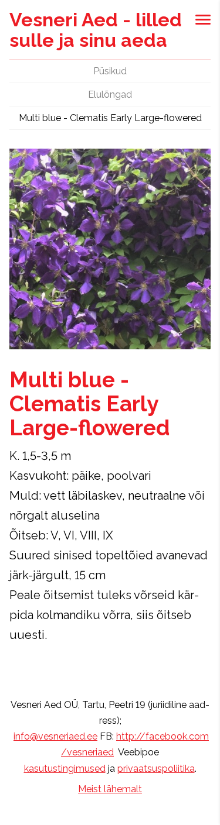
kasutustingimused (65, 768)
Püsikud (110, 71)
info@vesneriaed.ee (55, 736)
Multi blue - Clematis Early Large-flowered (110, 117)
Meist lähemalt (110, 789)
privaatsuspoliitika (156, 768)
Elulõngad (110, 94)
